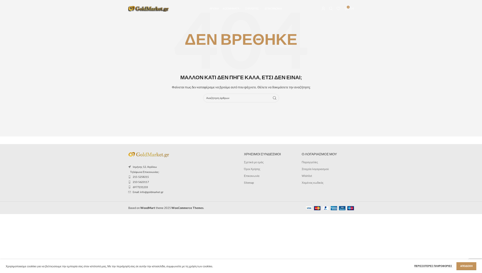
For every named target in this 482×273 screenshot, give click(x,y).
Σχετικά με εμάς (254, 162)
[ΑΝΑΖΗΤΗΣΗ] (274, 98)
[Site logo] (149, 8)
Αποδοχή (466, 266)
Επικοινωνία (251, 175)
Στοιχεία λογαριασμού (315, 169)
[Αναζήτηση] (331, 8)
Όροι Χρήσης (252, 169)
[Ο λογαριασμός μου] (323, 8)
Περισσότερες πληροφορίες (433, 266)
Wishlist (307, 175)
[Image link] (149, 154)
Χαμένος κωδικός (312, 182)
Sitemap (249, 182)
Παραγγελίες (310, 162)
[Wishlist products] (338, 8)
